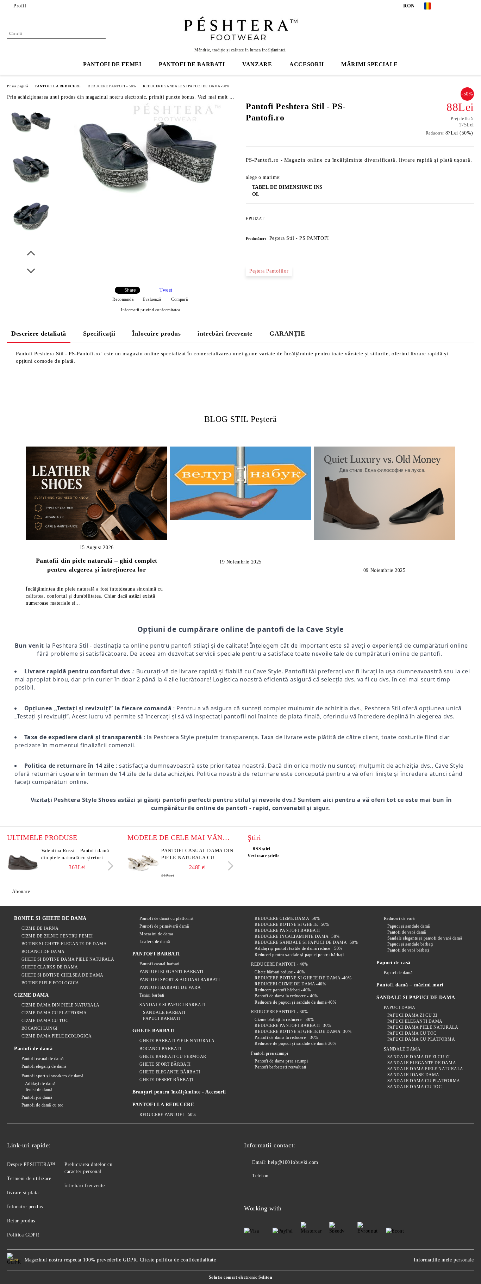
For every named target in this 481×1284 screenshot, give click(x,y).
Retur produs (21, 1220)
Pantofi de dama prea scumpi (281, 1061)
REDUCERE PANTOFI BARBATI (287, 930)
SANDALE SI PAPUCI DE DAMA (415, 997)
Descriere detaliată (38, 333)
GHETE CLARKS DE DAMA (49, 967)
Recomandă (122, 299)
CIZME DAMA (31, 995)
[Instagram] (470, 6)
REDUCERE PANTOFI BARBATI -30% (293, 1025)
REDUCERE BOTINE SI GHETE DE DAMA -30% (303, 1031)
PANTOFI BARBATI (156, 953)
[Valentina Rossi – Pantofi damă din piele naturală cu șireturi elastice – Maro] (23, 863)
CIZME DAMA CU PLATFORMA (54, 1012)
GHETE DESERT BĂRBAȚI (166, 1079)
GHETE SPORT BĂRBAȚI (165, 1064)
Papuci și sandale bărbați (410, 944)
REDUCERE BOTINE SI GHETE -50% (292, 924)
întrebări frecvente (225, 333)
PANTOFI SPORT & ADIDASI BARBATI (179, 979)
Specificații (99, 333)
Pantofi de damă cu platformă (166, 918)
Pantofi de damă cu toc (42, 1105)
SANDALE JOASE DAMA (413, 1074)
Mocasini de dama (156, 933)
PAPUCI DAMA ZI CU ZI (412, 1015)
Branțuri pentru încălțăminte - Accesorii (179, 1092)
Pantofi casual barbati (159, 963)
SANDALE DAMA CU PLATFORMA (423, 1080)
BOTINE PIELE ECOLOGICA (50, 982)
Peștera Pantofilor (268, 271)
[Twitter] (459, 6)
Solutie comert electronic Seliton (240, 1277)
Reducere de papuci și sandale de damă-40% (295, 1002)
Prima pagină (17, 86)
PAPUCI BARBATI (161, 1018)
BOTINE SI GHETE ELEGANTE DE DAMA (64, 943)
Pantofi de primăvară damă (164, 926)
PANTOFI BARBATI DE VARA (170, 987)
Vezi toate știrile (263, 855)
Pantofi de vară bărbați (408, 950)
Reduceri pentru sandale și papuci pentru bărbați (299, 954)
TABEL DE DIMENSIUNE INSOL (287, 191)
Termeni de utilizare (29, 1178)
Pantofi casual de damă (42, 1058)
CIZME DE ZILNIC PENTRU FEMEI (57, 936)
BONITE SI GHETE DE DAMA (50, 918)
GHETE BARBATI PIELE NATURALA (177, 1040)
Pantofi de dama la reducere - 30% (286, 1037)
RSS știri (261, 848)
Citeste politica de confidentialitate (178, 1260)
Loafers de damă (154, 941)
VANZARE (257, 64)
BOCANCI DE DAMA (43, 951)
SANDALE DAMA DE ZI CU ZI (418, 1056)
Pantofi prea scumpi (269, 1053)
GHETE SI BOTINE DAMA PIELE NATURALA (67, 959)
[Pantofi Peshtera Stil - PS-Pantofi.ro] (148, 205)
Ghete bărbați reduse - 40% (280, 972)
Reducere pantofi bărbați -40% (283, 989)
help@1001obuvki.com (293, 1162)
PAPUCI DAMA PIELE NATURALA (422, 1027)
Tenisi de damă (38, 1089)
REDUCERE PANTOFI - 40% (279, 964)
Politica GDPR (23, 1235)
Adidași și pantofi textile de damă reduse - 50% (298, 948)
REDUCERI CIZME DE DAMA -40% (290, 983)
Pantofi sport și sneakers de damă (52, 1075)
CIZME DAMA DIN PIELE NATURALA (60, 1005)
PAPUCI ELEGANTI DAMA (415, 1021)
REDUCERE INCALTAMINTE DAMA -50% (297, 936)
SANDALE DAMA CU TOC (414, 1086)
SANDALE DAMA (402, 1049)
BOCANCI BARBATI (160, 1048)
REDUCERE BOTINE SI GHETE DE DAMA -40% (303, 978)
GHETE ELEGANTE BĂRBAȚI (169, 1072)
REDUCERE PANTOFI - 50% (112, 86)
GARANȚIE (287, 333)
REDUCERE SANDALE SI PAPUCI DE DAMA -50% (186, 86)
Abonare (21, 891)
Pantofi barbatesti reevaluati (280, 1067)
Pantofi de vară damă (406, 932)
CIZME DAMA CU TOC (44, 1020)
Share (130, 290)
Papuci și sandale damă (408, 926)
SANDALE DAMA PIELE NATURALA (425, 1068)
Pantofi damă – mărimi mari (410, 984)
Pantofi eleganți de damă (44, 1066)
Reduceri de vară (399, 918)
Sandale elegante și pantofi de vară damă (424, 938)
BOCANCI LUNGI (39, 1028)
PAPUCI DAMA (400, 1007)
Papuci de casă (393, 962)
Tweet (166, 290)
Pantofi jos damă (36, 1097)
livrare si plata (23, 1192)
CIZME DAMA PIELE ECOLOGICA (56, 1036)
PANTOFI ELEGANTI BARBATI (171, 971)
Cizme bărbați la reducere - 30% (284, 1019)
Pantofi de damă (33, 1048)
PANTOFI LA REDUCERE (58, 86)
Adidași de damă (40, 1083)
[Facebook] (449, 6)
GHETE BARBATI (153, 1030)
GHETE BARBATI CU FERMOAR (172, 1056)
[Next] (108, 866)
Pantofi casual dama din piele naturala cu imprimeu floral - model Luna (197, 854)
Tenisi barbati (151, 995)
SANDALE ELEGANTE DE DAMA (421, 1062)
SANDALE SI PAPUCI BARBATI (172, 1004)
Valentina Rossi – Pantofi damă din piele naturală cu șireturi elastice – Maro (75, 854)
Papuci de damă (398, 972)
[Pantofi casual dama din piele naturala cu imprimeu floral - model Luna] (143, 863)
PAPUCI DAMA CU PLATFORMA (421, 1039)
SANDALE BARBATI (164, 1012)
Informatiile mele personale (444, 1260)
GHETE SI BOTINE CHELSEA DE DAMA (62, 975)
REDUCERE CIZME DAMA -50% (287, 918)
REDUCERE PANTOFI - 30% (279, 1011)
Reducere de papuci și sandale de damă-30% (295, 1043)
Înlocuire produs (156, 333)
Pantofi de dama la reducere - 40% (286, 995)
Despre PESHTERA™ (31, 1164)
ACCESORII (306, 64)
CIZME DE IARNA (39, 928)
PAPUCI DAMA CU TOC (412, 1033)
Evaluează (152, 299)
